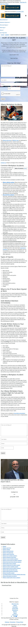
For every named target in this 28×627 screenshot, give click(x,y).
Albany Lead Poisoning (8, 554)
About (1, 30)
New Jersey (15, 614)
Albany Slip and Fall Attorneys (10, 570)
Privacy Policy (19, 622)
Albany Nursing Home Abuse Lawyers (12, 562)
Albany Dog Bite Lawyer (8, 573)
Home (2, 35)
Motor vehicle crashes (8, 182)
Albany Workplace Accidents (10, 576)
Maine (15, 613)
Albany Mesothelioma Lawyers (10, 571)
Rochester (15, 607)
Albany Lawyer (6, 549)
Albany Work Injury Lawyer (9, 563)
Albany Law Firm (7, 548)
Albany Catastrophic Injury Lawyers (11, 577)
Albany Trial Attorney (8, 552)
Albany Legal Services (8, 551)
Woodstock (15, 610)
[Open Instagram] (13, 616)
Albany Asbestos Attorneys (9, 557)
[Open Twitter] (12, 616)
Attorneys (2, 27)
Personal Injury (3, 25)
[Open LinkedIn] (15, 616)
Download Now (6, 585)
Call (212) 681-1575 (14, 55)
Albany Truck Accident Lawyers (10, 559)
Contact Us (14, 492)
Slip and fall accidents (8, 195)
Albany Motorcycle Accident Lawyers (12, 568)
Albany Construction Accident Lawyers (12, 560)
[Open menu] (25, 7)
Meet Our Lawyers (14, 602)
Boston (15, 611)
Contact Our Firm (14, 598)
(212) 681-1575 (20, 11)
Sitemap (7, 622)
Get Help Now (3, 32)
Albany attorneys (7, 140)
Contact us (3, 162)
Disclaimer (12, 622)
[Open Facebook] (11, 616)
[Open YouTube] (16, 616)
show (25, 168)
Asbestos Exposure (4, 22)
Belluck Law (15, 140)
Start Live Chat (14, 58)
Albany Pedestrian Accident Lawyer (11, 565)
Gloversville (15, 608)
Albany (7, 35)
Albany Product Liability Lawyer (10, 566)
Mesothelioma (3, 19)
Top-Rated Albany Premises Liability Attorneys (14, 574)
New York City (15, 604)
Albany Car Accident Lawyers (10, 555)
